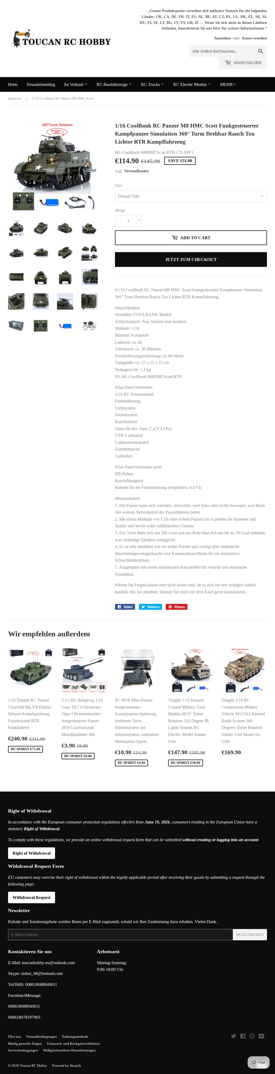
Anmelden (222, 38)
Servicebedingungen (23, 1050)
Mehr (226, 84)
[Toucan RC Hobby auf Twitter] (233, 1037)
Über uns (14, 1037)
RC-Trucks (151, 84)
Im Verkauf (74, 84)
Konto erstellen (254, 38)
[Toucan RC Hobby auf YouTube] (261, 1037)
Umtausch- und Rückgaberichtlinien (73, 1044)
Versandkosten (136, 171)
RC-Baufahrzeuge (113, 84)
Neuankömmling (41, 84)
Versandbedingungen (41, 1037)
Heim (12, 84)
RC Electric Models (190, 84)
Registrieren (249, 935)
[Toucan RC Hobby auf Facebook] (243, 1037)
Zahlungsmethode (75, 1037)
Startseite (14, 98)
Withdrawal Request (31, 897)
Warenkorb (247, 62)
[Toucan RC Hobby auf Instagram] (252, 1037)
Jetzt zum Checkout (191, 259)
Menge (120, 210)
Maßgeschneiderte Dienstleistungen (69, 1050)
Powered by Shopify (66, 1066)
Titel (118, 186)
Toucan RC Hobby (33, 1066)
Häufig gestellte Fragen (25, 1044)
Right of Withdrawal (31, 853)
